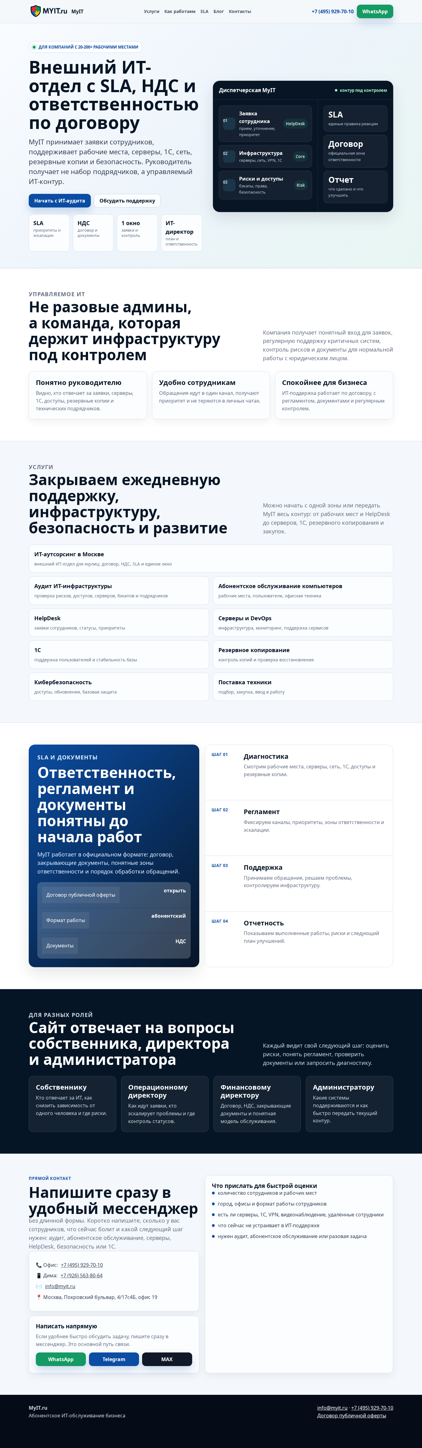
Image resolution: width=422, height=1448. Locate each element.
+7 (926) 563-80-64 (82, 1275)
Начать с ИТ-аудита (59, 200)
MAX (167, 1359)
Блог (218, 11)
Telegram (114, 1359)
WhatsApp (375, 11)
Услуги (151, 11)
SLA (204, 11)
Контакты (240, 11)
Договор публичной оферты (351, 1415)
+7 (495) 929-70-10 (333, 11)
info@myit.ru (60, 1286)
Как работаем (180, 11)
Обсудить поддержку (127, 200)
